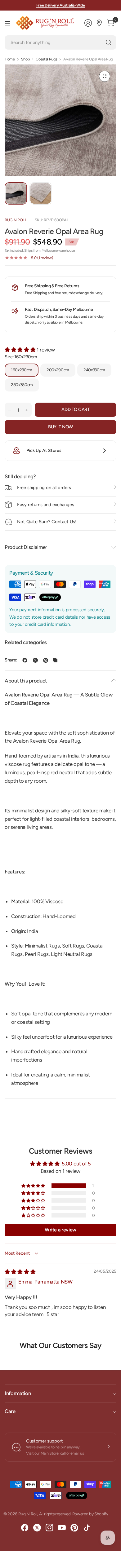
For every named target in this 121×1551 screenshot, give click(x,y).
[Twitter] (37, 1528)
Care (10, 1411)
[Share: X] (35, 660)
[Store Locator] (99, 23)
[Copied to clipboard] (55, 660)
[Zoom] (104, 76)
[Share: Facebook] (25, 660)
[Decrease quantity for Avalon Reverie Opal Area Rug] (9, 410)
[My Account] (88, 23)
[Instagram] (49, 1528)
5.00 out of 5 (76, 1163)
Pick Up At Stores (43, 450)
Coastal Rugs (46, 59)
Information (18, 1393)
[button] (21, 350)
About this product (26, 681)
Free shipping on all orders (44, 487)
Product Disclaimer (26, 547)
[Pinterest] (74, 1528)
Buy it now (60, 427)
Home (10, 59)
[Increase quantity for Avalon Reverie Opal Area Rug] (26, 410)
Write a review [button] (60, 1230)
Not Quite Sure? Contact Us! (46, 521)
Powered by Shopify (90, 1513)
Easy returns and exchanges (45, 504)
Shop (25, 59)
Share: (11, 660)
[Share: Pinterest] (46, 660)
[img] (20, 1272)
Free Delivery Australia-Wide (60, 5)
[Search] (108, 42)
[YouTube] (62, 1528)
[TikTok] (87, 1528)
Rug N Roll (16, 220)
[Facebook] (25, 1528)
